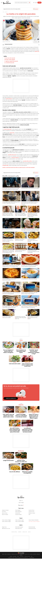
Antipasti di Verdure (5, 510)
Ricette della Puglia (32, 527)
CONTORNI (27, 470)
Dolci (29, 514)
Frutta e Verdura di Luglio (19, 520)
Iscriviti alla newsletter (11, 398)
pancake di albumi (15, 157)
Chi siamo (11, 556)
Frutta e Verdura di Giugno (6, 521)
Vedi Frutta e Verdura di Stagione (34, 521)
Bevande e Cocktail (32, 513)
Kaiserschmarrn (9, 98)
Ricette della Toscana (32, 528)
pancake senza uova (12, 154)
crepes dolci (12, 132)
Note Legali (14, 556)
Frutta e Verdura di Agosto (19, 521)
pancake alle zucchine (27, 161)
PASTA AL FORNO (8, 459)
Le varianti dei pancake (9, 62)
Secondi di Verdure (18, 514)
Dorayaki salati (5, 165)
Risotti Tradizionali (18, 511)
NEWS (8, 413)
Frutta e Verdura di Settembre (33, 520)
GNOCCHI (15, 470)
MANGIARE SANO (34, 348)
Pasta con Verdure (5, 514)
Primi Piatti (4, 511)
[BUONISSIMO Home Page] (7, 2)
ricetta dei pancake (7, 129)
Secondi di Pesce (31, 510)
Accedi (39, 2)
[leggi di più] (38, 44)
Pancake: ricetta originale (10, 59)
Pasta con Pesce (4, 513)
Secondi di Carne (31, 511)
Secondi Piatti (17, 513)
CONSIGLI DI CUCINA (27, 362)
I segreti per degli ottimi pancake (11, 61)
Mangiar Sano (4, 527)
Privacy (18, 556)
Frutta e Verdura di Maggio (6, 520)
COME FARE (21, 348)
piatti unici (37, 51)
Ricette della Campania (19, 527)
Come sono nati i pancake (10, 58)
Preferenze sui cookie (27, 556)
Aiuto (31, 556)
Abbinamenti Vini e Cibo (6, 528)
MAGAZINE (8, 348)
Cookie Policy (22, 556)
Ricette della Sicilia (18, 528)
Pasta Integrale (17, 510)
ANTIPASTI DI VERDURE (21, 459)
